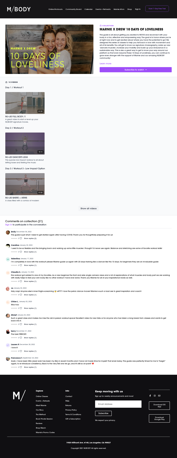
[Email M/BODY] (159, 395)
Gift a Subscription (72, 419)
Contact (68, 396)
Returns (68, 405)
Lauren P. (15, 344)
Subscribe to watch (134, 69)
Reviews (39, 423)
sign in (8, 224)
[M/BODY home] (19, 9)
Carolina (15, 245)
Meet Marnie (41, 405)
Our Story (39, 410)
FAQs (67, 401)
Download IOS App (159, 406)
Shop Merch (41, 428)
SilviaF (14, 315)
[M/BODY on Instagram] (154, 395)
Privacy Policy (71, 410)
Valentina (15, 258)
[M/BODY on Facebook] (150, 395)
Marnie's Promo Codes (45, 432)
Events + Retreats (43, 401)
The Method (41, 414)
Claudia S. (16, 272)
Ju (12, 288)
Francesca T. (17, 358)
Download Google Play (159, 418)
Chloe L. (15, 301)
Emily (13, 232)
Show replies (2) (30, 238)
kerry (13, 331)
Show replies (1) (30, 252)
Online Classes (42, 396)
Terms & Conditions (73, 414)
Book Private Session (44, 419)
